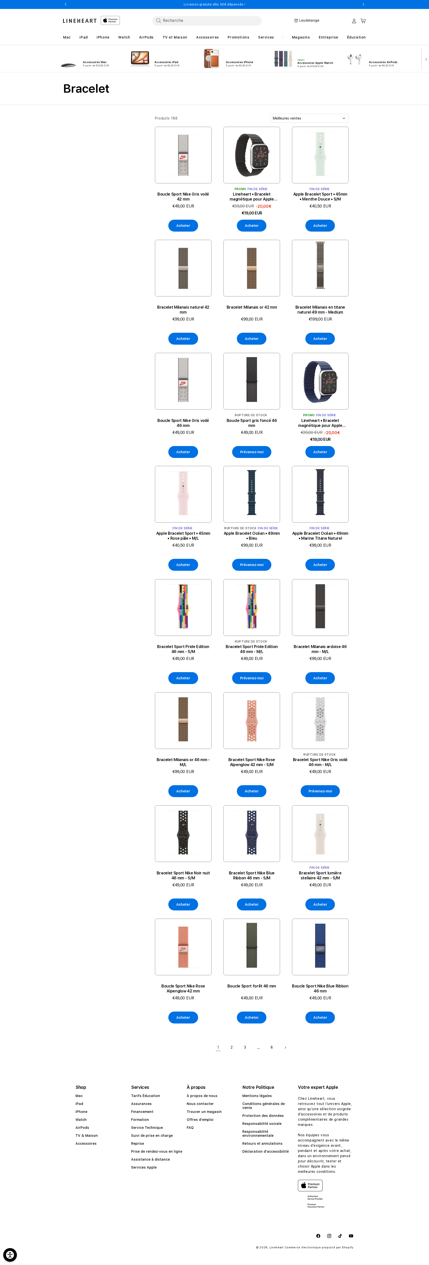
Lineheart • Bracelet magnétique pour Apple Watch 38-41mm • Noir (252, 197)
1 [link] (218, 1047)
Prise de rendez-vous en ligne (156, 1151)
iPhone (81, 1112)
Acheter (183, 226)
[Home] (80, 21)
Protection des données (263, 1116)
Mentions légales (257, 1096)
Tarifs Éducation (145, 1096)
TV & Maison (86, 1136)
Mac (79, 1096)
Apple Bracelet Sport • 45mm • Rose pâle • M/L (183, 536)
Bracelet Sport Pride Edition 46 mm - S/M (183, 649)
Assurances (141, 1104)
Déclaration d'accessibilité (265, 1151)
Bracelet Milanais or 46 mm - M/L (183, 762)
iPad (79, 1104)
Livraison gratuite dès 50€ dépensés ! (214, 4)
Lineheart (277, 1247)
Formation (140, 1120)
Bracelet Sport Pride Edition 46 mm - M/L (252, 649)
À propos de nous (202, 1096)
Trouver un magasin (204, 1112)
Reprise (137, 1143)
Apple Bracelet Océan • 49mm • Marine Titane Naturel (320, 536)
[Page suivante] (285, 1047)
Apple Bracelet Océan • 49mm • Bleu (252, 536)
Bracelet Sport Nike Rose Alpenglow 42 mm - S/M (251, 762)
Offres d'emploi (200, 1120)
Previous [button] (65, 4)
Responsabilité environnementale (258, 1134)
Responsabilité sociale (262, 1124)
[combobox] (207, 20)
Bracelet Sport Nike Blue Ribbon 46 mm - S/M (252, 875)
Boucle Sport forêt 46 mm (251, 986)
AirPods (82, 1128)
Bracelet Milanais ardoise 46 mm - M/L (320, 649)
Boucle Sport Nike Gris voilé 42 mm (183, 197)
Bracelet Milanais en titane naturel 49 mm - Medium (320, 310)
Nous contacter (200, 1104)
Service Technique (147, 1128)
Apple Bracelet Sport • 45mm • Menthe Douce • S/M (320, 197)
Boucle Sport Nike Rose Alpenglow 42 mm (183, 988)
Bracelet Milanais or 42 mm (252, 307)
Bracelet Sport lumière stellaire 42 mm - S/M (320, 875)
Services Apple (144, 1167)
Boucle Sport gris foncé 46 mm (252, 423)
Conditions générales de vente (263, 1106)
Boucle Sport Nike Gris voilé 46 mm (183, 423)
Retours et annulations (262, 1143)
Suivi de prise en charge (152, 1136)
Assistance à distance (150, 1159)
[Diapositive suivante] (425, 58)
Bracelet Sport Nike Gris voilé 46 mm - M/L (320, 762)
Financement (142, 1112)
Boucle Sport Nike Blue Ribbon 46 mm (320, 988)
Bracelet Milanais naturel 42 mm (183, 310)
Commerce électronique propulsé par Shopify (319, 1247)
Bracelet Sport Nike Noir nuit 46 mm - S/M (183, 875)
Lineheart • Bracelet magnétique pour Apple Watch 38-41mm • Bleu (320, 423)
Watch (81, 1120)
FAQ (190, 1128)
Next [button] (363, 4)
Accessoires (86, 1143)
